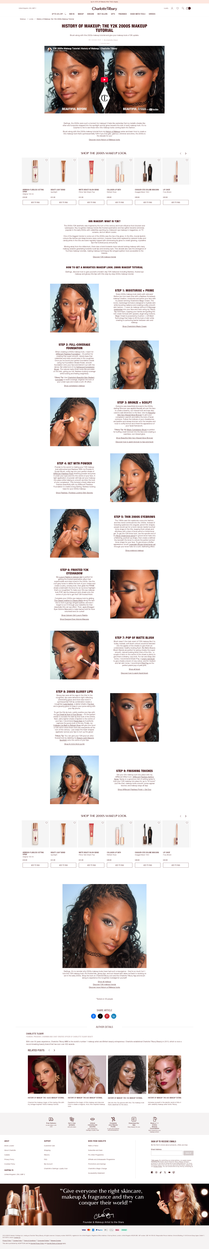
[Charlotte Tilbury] (104, 8)
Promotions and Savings (97, 1164)
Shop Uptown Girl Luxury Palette (74, 615)
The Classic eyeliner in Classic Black (68, 600)
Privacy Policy (9, 1159)
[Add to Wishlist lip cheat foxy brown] (187, 160)
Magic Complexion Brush (137, 430)
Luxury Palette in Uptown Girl (70, 577)
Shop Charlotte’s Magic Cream (134, 326)
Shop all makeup (104, 982)
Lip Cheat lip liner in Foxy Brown (69, 714)
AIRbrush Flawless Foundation (68, 354)
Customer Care (49, 1146)
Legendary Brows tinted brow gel (142, 544)
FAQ (45, 1159)
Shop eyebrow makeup (134, 550)
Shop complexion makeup (74, 386)
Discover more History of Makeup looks (104, 140)
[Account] (172, 8)
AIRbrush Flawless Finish (63, 474)
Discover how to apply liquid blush (134, 673)
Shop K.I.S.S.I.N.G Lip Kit (74, 744)
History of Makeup (113, 131)
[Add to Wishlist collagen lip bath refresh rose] (130, 160)
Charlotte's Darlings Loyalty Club (56, 1168)
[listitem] (59, 14)
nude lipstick (68, 704)
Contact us (17, 1237)
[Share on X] (100, 1016)
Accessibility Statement (96, 1173)
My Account (48, 1164)
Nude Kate (78, 721)
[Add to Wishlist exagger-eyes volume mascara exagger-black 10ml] (158, 160)
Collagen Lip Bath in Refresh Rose (67, 725)
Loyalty (166, 8)
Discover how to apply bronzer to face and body (134, 442)
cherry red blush (148, 659)
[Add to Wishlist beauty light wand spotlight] (74, 160)
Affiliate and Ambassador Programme (101, 1159)
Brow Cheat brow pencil (125, 536)
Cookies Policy (9, 1164)
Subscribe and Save (95, 1150)
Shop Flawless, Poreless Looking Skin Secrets (74, 493)
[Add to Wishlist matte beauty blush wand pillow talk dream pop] (102, 160)
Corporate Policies (43, 1240)
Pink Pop (145, 663)
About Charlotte (10, 1150)
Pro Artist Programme (96, 1155)
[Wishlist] (177, 8)
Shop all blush (134, 669)
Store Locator (9, 1146)
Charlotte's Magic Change (97, 1168)
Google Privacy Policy (37, 1243)
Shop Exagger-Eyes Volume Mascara (74, 619)
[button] (183, 8)
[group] (33, 182)
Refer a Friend (93, 1146)
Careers (7, 1155)
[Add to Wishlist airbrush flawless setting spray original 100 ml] (46, 160)
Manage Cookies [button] (56, 1240)
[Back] (180, 153)
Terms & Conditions (30, 1240)
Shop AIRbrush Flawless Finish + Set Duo (134, 789)
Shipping (47, 1150)
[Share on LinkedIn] (113, 1016)
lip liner (91, 704)
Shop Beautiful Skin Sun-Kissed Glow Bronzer (134, 438)
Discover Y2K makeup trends (104, 257)
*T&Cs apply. (155, 1160)
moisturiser (118, 309)
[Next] (185, 153)
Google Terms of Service (54, 1243)
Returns (47, 1155)
